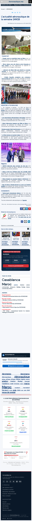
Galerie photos (6, 504)
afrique (3, 379)
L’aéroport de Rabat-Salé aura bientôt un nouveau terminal (16, 70)
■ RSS (4, 518)
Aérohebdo (9, 204)
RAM (28, 390)
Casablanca (11, 280)
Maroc (26, 204)
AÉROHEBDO (9, 9)
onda (10, 390)
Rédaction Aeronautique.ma (16, 23)
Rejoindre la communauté (17, 366)
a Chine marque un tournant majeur (11, 135)
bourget (27, 381)
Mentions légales (7, 510)
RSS (20, 481)
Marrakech (5, 390)
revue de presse (28, 205)
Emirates (16, 384)
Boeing (3, 110)
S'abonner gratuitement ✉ (15, 266)
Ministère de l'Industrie (14, 462)
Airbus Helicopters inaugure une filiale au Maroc (15, 123)
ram (22, 390)
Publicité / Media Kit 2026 (9, 493)
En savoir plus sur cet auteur (19, 217)
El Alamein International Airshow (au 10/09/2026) (15, 296)
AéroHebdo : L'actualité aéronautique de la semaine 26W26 (6, 243)
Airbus (27, 109)
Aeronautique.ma (16, 2)
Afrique (13, 379)
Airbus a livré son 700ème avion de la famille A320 (16, 171)
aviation (16, 285)
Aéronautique (21, 204)
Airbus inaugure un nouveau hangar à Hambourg (15, 179)
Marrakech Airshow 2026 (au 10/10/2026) (13, 300)
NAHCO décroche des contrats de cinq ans (15, 166)
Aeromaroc (15, 204)
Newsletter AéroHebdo (9, 491)
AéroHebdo (6, 506)
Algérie (23, 379)
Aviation (22, 285)
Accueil (3, 9)
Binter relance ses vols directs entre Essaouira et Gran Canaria (16, 64)
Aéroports (12, 287)
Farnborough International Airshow (12, 193)
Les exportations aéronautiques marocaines (13, 117)
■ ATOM (9, 518)
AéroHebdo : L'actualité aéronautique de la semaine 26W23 (26, 243)
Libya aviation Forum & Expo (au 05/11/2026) (14, 307)
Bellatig (18, 287)
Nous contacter (7, 495)
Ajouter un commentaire (7, 225)
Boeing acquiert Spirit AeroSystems (11, 129)
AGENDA (4, 293)
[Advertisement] (14, 333)
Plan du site (6, 508)
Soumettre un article (8, 489)
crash (11, 384)
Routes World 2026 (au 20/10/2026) (12, 303)
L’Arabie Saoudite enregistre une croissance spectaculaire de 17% (16, 77)
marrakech (17, 387)
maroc (21, 384)
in (7, 481)
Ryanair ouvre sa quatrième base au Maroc (14, 58)
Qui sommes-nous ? (8, 487)
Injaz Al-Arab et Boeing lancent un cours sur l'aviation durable (16, 185)
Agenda (25, 200)
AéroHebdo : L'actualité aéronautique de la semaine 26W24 (16, 242)
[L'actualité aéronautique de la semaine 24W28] (16, 36)
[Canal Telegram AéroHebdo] (17, 481)
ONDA (19, 390)
